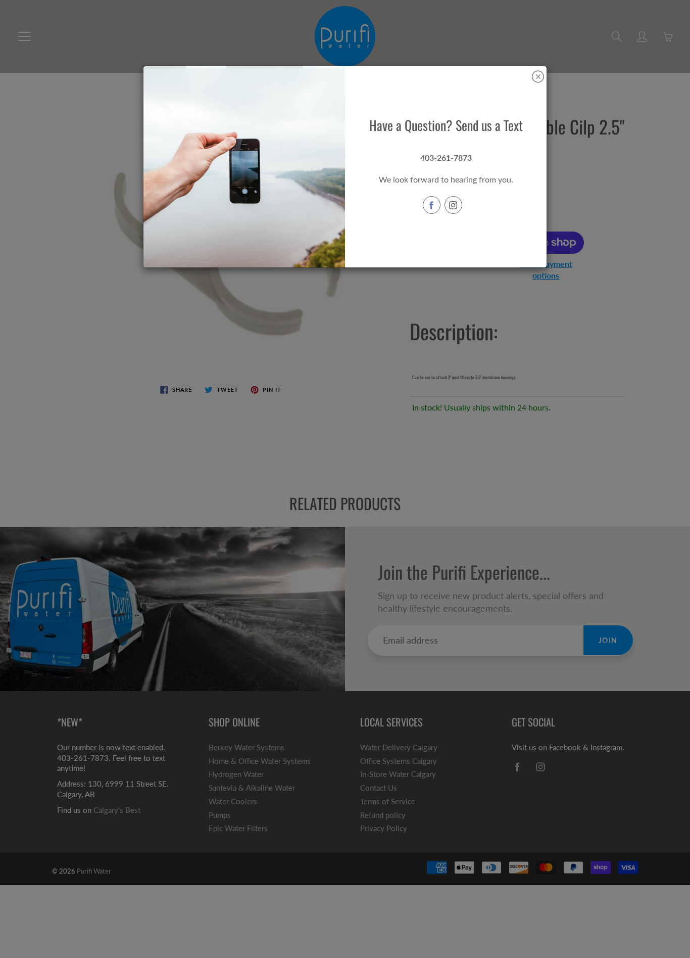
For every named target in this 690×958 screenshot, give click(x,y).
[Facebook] (431, 205)
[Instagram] (453, 205)
